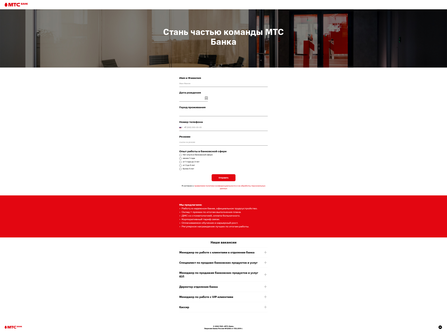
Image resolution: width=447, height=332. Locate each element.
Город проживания (192, 107)
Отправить (224, 178)
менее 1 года (189, 158)
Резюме (184, 136)
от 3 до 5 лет (189, 165)
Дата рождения (190, 92)
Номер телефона (191, 122)
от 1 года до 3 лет (191, 162)
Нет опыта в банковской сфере (198, 155)
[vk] (440, 328)
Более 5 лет (188, 169)
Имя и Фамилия (190, 78)
